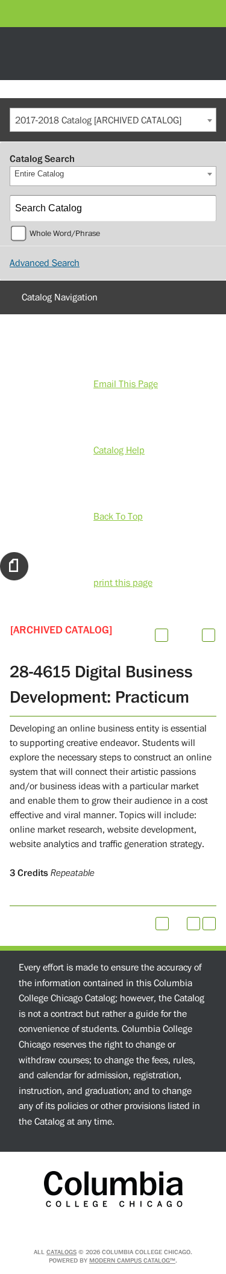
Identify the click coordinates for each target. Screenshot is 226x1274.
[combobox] (113, 120)
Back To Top (118, 517)
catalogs (61, 1252)
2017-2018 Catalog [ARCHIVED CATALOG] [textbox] (98, 120)
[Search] (203, 208)
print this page (122, 583)
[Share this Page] (177, 635)
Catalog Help (119, 450)
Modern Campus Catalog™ (132, 1260)
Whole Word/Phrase (65, 233)
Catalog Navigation (60, 297)
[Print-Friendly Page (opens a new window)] (193, 923)
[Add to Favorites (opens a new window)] (161, 635)
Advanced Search (45, 263)
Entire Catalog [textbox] (39, 173)
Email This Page (125, 384)
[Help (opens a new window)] (208, 635)
